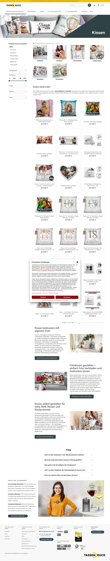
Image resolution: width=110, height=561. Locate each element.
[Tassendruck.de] (13, 5)
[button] (94, 5)
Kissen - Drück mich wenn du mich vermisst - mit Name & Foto (44, 184)
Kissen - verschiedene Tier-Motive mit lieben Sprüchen (68, 313)
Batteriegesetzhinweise (28, 548)
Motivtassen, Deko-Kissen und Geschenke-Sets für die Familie (92, 152)
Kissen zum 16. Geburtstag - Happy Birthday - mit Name (68, 216)
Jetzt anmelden (97, 532)
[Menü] (86, 545)
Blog (6, 534)
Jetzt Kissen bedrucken (18, 516)
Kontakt (7, 531)
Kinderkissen (59, 79)
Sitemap (7, 539)
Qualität (7, 536)
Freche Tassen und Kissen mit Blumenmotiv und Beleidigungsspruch (92, 185)
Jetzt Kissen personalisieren (47, 358)
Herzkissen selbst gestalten (68, 185)
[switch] (82, 549)
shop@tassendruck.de (47, 531)
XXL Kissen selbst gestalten (44, 153)
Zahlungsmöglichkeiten (28, 531)
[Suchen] (89, 5)
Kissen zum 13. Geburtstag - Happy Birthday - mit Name (92, 216)
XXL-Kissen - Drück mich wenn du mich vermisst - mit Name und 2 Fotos (68, 153)
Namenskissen (77, 60)
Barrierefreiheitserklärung (29, 546)
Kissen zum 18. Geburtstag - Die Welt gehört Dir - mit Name (93, 248)
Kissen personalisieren (45, 437)
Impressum (25, 539)
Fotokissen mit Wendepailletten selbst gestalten (69, 120)
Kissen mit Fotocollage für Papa (44, 314)
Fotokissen (40, 60)
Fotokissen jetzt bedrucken (81, 396)
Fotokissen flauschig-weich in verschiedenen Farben (44, 120)
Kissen (11, 47)
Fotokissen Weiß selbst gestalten (92, 121)
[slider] (9, 80)
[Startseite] (33, 43)
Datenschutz (25, 543)
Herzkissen (59, 60)
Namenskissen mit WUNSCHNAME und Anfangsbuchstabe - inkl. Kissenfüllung (93, 313)
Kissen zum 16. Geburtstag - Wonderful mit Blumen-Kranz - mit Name (68, 249)
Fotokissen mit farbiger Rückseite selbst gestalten (44, 216)
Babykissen (40, 79)
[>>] (102, 322)
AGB (23, 536)
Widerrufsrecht (26, 541)
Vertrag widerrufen (46, 539)
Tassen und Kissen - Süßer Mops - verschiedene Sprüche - (92, 280)
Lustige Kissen (97, 60)
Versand (24, 534)
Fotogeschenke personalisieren (18, 44)
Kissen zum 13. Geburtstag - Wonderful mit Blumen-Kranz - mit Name (44, 249)
